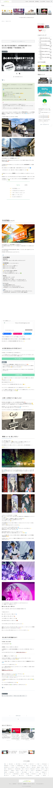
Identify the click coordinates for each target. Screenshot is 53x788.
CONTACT (15, 783)
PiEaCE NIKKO (43, 44)
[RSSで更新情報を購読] (48, 124)
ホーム (10, 783)
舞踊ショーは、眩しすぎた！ (17, 194)
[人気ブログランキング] (47, 27)
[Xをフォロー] (42, 124)
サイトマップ (20, 783)
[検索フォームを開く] (51, 1)
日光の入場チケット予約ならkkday (27, 17)
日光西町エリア (24, 695)
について (16, 188)
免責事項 (24, 783)
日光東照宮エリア (11, 695)
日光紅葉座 (18, 695)
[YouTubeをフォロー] (45, 124)
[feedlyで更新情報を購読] (47, 124)
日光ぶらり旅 (5, 693)
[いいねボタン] (2, 80)
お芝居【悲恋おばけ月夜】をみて (18, 190)
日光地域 (4, 695)
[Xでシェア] (17, 73)
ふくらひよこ (44, 104)
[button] (49, 11)
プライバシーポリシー (31, 783)
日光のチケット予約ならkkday (44, 86)
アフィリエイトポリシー (40, 783)
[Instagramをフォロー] (44, 124)
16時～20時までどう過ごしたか (18, 192)
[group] (7, 11)
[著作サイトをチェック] (41, 124)
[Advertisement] (18, 31)
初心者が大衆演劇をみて (17, 196)
